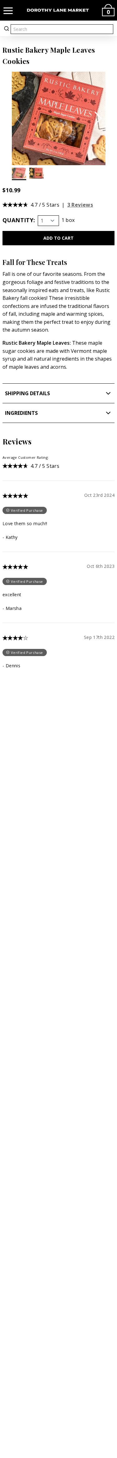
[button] (98, 118)
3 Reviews (80, 204)
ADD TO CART (58, 238)
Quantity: (18, 220)
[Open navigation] (8, 10)
